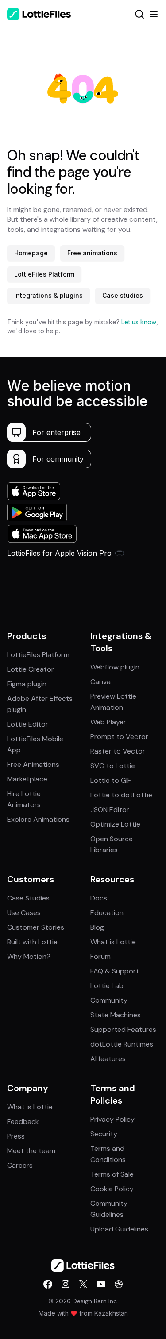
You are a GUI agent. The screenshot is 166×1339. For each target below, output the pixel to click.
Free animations (92, 253)
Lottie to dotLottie (121, 795)
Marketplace (27, 779)
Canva (100, 681)
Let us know (138, 322)
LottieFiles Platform (44, 274)
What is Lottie (113, 942)
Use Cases (24, 912)
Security (103, 1134)
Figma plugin (26, 684)
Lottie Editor (27, 724)
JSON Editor (109, 809)
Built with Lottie (32, 942)
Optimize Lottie (115, 824)
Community (108, 1000)
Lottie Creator (30, 669)
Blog (97, 927)
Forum (100, 956)
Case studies (122, 295)
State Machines (115, 1015)
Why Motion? (28, 956)
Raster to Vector (117, 751)
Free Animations (33, 764)
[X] (83, 1284)
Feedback (23, 1121)
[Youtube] (101, 1284)
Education (107, 912)
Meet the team (31, 1150)
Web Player (108, 722)
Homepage (31, 253)
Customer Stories (35, 927)
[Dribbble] (118, 1284)
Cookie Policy (112, 1188)
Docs (98, 898)
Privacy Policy (112, 1119)
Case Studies (28, 898)
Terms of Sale (112, 1174)
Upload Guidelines (119, 1229)
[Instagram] (65, 1284)
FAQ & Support (114, 971)
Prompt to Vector (119, 736)
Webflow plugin (114, 667)
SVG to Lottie (112, 765)
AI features (108, 1058)
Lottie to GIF (110, 780)
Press (16, 1136)
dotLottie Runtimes (121, 1044)
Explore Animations (38, 819)
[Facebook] (47, 1284)
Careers (20, 1165)
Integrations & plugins (48, 295)
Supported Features (123, 1029)
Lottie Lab (107, 985)
